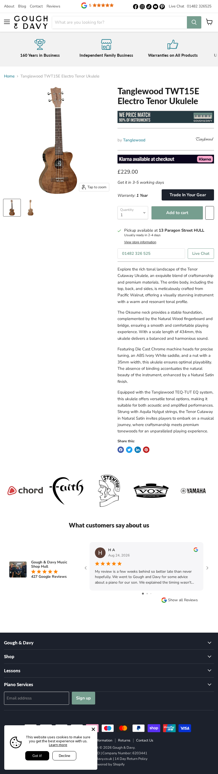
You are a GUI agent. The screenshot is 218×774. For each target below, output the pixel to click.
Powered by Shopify (109, 764)
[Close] (93, 729)
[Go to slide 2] (147, 593)
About (9, 6)
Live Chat (176, 6)
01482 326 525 (136, 253)
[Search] (194, 22)
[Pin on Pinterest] (146, 450)
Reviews (53, 6)
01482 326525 (199, 6)
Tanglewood (134, 140)
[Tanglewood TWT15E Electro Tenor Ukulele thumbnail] (11, 207)
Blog (22, 6)
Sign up (83, 698)
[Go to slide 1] (143, 594)
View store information (140, 242)
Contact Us (144, 740)
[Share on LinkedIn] (138, 450)
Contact (36, 6)
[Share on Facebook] (121, 450)
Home (9, 76)
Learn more (58, 744)
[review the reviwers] (196, 550)
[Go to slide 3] (150, 593)
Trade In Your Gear (188, 195)
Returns (124, 740)
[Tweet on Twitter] (129, 450)
